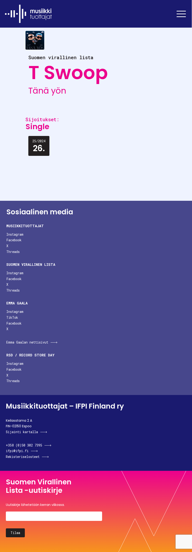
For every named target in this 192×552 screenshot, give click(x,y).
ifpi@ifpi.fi (17, 451)
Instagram (14, 234)
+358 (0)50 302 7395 (24, 445)
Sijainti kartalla (22, 432)
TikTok (12, 317)
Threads (13, 251)
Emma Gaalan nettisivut (27, 342)
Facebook (14, 240)
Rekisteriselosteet (23, 456)
